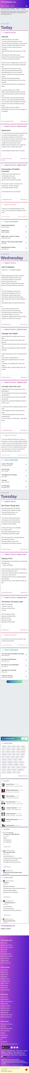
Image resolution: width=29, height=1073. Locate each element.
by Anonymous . (5, 629)
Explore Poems (5, 958)
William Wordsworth (6, 1017)
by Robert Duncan (6, 377)
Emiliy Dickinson (5, 1008)
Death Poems (4, 974)
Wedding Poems (5, 981)
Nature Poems (5, 983)
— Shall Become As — (9, 902)
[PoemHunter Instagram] (17, 1047)
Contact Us (9, 1052)
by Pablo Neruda (6, 216)
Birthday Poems (5, 978)
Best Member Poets (6, 954)
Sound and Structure (9, 921)
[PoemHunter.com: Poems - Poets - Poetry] (8, 2)
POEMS (3, 928)
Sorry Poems (4, 985)
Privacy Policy (14, 1055)
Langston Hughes (6, 1005)
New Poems (4, 949)
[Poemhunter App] (6, 1047)
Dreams (3, 1033)
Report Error (20, 1052)
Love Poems (4, 970)
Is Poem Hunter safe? (20, 1053)
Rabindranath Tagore (6, 1014)
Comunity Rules (6, 1055)
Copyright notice (11, 1050)
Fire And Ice (4, 1041)
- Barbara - (6, 882)
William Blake (4, 1012)
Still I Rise (3, 1026)
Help (15, 1052)
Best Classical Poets (6, 956)
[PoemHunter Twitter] (14, 1047)
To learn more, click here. (6, 1071)
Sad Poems (4, 976)
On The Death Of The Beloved (9, 1044)
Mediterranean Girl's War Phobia (12, 872)
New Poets (4, 951)
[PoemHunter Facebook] (12, 1047)
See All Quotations (21, 216)
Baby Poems (4, 972)
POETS (9, 928)
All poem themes (22, 775)
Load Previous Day (14, 681)
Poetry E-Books (5, 990)
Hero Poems (4, 987)
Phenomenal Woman (6, 1024)
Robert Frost (4, 997)
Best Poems (4, 943)
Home (2, 6)
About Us (3, 1050)
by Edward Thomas (6, 549)
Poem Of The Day (6, 963)
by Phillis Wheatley (6, 324)
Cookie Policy (19, 1050)
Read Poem (23, 121)
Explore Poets (5, 960)
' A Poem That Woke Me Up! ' (11, 834)
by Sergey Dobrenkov (7, 199)
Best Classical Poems (7, 947)
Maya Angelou (5, 999)
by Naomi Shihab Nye (7, 592)
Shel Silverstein (5, 1010)
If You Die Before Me (9, 852)
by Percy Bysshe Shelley (8, 121)
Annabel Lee (4, 1035)
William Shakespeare (7, 1001)
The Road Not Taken (6, 1028)
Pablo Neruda (4, 1003)
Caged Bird (4, 1037)
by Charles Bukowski (7, 645)
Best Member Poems (6, 945)
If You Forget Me (5, 1030)
